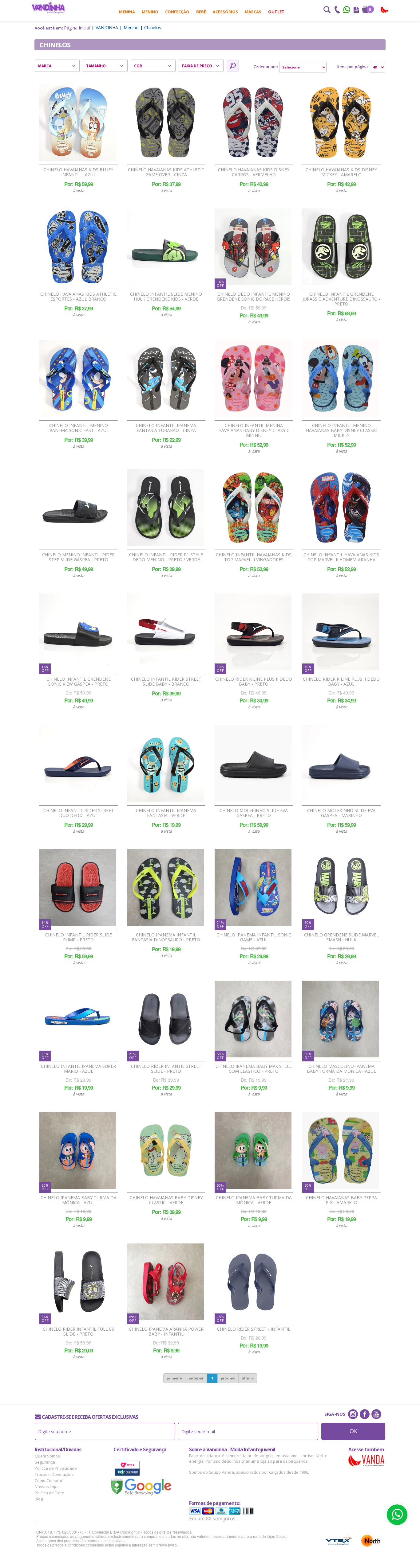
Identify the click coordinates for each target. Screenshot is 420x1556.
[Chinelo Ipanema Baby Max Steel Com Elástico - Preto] (253, 1019)
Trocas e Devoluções (54, 1474)
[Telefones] (337, 10)
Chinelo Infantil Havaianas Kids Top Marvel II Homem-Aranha (341, 557)
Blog (39, 1499)
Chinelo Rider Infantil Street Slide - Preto (166, 1069)
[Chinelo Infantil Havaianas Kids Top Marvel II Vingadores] (253, 507)
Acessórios (225, 11)
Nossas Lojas (47, 1486)
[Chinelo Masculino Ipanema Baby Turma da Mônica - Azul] (340, 1019)
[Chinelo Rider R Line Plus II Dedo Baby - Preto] (253, 631)
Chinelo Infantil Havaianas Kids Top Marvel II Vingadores (253, 557)
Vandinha (107, 27)
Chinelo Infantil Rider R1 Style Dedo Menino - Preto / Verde (166, 557)
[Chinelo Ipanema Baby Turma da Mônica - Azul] (77, 1150)
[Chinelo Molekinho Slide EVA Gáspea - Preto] (253, 763)
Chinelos (152, 27)
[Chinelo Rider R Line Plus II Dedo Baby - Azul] (340, 631)
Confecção (177, 11)
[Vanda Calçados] (385, 10)
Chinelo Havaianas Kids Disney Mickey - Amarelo (341, 172)
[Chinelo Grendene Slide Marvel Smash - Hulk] (340, 887)
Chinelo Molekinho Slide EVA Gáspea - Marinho (341, 813)
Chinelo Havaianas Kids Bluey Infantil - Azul (78, 172)
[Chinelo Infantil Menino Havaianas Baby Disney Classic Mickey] (340, 378)
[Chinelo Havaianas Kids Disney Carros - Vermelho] (253, 122)
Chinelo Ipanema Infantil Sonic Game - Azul (253, 937)
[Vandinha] (48, 7)
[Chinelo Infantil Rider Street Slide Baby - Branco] (165, 631)
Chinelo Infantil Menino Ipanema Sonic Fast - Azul (78, 428)
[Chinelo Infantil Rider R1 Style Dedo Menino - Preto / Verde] (165, 507)
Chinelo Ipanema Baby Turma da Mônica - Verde (254, 1200)
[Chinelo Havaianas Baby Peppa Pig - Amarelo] (340, 1150)
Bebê (201, 11)
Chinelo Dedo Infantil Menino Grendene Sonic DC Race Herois (254, 296)
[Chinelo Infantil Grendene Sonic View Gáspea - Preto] (77, 631)
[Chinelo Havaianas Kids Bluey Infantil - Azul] (77, 122)
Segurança (45, 1462)
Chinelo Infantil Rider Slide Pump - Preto (78, 937)
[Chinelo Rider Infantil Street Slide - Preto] (165, 1019)
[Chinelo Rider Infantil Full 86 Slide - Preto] (77, 1281)
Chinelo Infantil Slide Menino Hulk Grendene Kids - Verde (166, 296)
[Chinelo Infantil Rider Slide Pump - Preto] (77, 887)
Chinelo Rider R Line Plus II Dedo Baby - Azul (341, 682)
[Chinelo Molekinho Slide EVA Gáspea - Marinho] (340, 763)
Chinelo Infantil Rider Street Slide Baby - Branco (166, 682)
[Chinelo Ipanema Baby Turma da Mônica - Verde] (253, 1150)
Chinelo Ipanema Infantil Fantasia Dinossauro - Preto (166, 937)
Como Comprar (49, 1480)
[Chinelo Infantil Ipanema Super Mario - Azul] (77, 1019)
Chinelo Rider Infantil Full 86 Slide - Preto (78, 1331)
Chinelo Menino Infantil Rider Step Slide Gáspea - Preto (78, 557)
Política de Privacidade (56, 1468)
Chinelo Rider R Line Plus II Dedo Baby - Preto (253, 682)
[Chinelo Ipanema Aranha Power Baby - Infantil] (165, 1281)
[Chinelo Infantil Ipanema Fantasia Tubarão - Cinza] (165, 378)
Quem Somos (47, 1456)
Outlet (276, 11)
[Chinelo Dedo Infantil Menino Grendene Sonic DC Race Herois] (253, 246)
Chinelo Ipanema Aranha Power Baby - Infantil (166, 1331)
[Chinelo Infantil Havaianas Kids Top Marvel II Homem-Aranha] (340, 507)
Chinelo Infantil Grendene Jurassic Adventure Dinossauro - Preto (341, 299)
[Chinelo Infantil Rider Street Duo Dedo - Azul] (77, 763)
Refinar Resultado (233, 66)
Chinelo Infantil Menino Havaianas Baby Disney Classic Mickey (341, 430)
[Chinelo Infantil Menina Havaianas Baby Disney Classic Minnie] (253, 378)
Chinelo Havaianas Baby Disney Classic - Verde (166, 1200)
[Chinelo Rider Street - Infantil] (253, 1281)
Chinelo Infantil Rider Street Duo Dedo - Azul (78, 813)
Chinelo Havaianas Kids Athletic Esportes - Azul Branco (78, 296)
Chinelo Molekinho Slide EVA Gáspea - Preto (254, 813)
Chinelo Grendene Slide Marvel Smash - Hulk (341, 937)
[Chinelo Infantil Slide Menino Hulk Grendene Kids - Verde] (165, 246)
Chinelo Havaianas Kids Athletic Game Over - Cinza (166, 172)
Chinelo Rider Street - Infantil (253, 1329)
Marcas (253, 11)
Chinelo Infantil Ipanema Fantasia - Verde (166, 813)
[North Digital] (371, 1541)
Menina (127, 11)
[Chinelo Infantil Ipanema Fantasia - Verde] (165, 763)
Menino (150, 11)
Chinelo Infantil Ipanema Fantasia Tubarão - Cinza (166, 428)
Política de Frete (49, 1493)
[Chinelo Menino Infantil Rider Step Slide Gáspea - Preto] (77, 507)
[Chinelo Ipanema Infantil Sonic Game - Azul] (253, 887)
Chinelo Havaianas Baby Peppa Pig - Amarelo (341, 1200)
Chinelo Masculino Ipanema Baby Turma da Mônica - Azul (341, 1069)
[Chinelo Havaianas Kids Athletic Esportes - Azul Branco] (77, 246)
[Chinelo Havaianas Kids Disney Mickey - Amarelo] (340, 122)
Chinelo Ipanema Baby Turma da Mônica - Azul (79, 1200)
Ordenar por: (266, 66)
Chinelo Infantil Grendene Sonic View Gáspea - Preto (78, 682)
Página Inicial (77, 28)
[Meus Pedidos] (356, 10)
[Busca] (327, 10)
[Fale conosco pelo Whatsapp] (347, 10)
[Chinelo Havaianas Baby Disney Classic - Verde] (165, 1150)
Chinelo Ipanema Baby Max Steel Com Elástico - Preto (254, 1069)
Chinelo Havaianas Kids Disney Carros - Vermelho (253, 172)
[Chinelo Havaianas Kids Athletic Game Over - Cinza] (165, 122)
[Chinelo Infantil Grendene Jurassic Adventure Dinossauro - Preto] (340, 246)
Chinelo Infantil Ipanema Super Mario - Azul (78, 1069)
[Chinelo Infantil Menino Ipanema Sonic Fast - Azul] (77, 378)
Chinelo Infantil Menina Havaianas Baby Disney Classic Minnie (253, 430)
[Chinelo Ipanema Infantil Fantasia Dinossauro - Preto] (165, 887)
